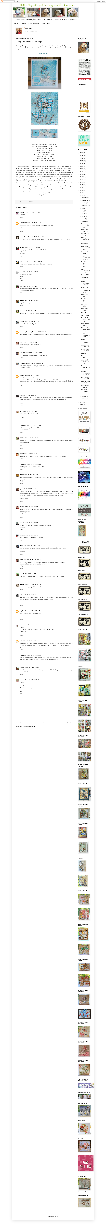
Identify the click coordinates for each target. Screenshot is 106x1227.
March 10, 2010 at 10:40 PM (30, 535)
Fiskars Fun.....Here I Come (85, 367)
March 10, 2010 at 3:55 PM (29, 395)
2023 (81, 161)
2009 (81, 402)
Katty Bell (22, 625)
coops (21, 454)
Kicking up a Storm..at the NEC (85, 239)
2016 (81, 179)
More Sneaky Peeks (84, 305)
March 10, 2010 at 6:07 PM (32, 437)
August (84, 208)
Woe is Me (84, 313)
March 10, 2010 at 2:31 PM (30, 342)
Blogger (56, 1216)
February (84, 396)
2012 (81, 190)
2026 (81, 153)
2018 (81, 174)
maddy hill (23, 560)
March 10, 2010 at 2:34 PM (34, 352)
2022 (81, 163)
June (83, 213)
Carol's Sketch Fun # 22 (85, 324)
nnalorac (22, 300)
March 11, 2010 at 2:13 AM (28, 595)
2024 (81, 158)
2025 (81, 155)
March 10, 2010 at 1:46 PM (29, 311)
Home (44, 723)
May (83, 216)
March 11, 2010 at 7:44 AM (32, 611)
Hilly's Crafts (23, 353)
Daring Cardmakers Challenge (85, 283)
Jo (20, 595)
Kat (21, 395)
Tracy (21, 507)
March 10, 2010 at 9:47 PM (30, 506)
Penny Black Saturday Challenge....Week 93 (85, 289)
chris (21, 342)
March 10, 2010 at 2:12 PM (32, 321)
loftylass (22, 375)
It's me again (84, 243)
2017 (81, 177)
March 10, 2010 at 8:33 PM (31, 489)
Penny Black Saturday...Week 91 (85, 361)
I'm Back (83, 353)
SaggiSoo (22, 611)
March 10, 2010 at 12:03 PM (34, 261)
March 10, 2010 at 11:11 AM (32, 212)
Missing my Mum (84, 356)
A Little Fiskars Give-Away (85, 349)
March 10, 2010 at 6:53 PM (34, 464)
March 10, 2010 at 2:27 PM (39, 332)
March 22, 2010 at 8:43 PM (32, 680)
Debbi (21, 272)
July (83, 211)
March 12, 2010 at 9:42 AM (34, 655)
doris (21, 411)
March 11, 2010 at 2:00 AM (33, 584)
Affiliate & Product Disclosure (30, 23)
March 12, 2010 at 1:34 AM (30, 641)
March (83, 221)
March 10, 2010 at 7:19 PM (31, 474)
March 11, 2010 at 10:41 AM (33, 625)
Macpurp (22, 545)
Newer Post (19, 723)
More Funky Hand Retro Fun (85, 225)
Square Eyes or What (85, 278)
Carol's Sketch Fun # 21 (85, 386)
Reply (21, 217)
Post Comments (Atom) (29, 726)
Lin (21, 311)
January (84, 399)
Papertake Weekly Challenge (84, 300)
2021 (81, 166)
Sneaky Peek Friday (84, 252)
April (83, 219)
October (84, 203)
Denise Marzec (24, 237)
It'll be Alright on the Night (85, 382)
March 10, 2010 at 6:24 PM (30, 453)
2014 (81, 185)
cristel (21, 523)
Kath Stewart (29, 28)
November (84, 200)
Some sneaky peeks (84, 309)
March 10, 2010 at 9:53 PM (30, 523)
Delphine (22, 321)
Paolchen (22, 680)
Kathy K (22, 212)
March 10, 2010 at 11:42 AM (36, 237)
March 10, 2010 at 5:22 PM (34, 425)
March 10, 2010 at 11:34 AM (33, 222)
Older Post (70, 723)
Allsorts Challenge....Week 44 (85, 270)
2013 (81, 187)
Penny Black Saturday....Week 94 (85, 247)
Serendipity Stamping (26, 332)
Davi (21, 574)
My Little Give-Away (85, 234)
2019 (81, 171)
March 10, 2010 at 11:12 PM (32, 545)
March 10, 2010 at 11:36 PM (33, 559)
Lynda (21, 489)
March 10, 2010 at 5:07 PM (30, 411)
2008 (81, 404)
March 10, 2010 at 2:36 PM (32, 375)
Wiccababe (23, 223)
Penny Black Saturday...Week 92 (85, 319)
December (84, 197)
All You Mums (85, 315)
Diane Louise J (24, 363)
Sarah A (22, 438)
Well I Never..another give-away (85, 257)
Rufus (21, 641)
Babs (21, 286)
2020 (81, 169)
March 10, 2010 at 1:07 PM (30, 272)
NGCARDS (23, 261)
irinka (21, 535)
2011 (81, 192)
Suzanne (22, 247)
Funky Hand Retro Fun (84, 230)
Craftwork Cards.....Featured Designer (85, 373)
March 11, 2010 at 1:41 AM (30, 574)
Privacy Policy (46, 23)
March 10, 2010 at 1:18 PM (30, 286)
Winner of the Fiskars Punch (85, 328)
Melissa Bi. (23, 584)
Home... (16, 23)
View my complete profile (30, 31)
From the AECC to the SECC (85, 378)
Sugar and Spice (85, 275)
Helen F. (22, 667)
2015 (81, 182)
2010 (81, 195)
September (85, 205)
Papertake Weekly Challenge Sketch (84, 264)
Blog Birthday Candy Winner (85, 345)
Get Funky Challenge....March (85, 391)
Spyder (22, 474)
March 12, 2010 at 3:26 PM (32, 667)
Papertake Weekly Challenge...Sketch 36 (85, 334)
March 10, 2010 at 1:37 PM (32, 300)
